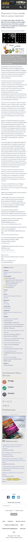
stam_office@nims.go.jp (9, 260)
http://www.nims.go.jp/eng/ (10, 357)
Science (5, 302)
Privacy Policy (21, 521)
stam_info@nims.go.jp (10, 285)
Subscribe (13, 514)
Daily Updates (9, 510)
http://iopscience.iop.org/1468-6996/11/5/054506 (13, 203)
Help (22, 524)
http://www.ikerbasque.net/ (7, 250)
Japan (5, 291)
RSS (14, 532)
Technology (6, 303)
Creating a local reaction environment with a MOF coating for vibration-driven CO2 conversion (12, 446)
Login (7, 7)
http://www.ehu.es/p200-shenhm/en (10, 234)
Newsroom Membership (10, 528)
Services (23, 528)
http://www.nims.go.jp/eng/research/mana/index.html (13, 215)
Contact (10, 521)
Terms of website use (11, 524)
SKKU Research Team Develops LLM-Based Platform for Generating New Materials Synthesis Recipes (13, 460)
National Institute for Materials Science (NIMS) (13, 30)
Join (3, 7)
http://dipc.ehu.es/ (5, 243)
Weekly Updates (19, 510)
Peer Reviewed (7, 308)
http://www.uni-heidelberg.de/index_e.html (11, 224)
